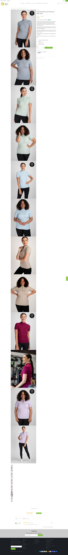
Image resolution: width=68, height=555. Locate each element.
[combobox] (18, 518)
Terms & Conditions (25, 544)
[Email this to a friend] (44, 58)
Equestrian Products (29, 3)
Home (21, 3)
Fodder (23, 3)
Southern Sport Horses (15, 551)
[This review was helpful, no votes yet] (50, 526)
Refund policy (24, 548)
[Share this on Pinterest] (42, 58)
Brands (34, 3)
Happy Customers (45, 3)
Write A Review (39, 513)
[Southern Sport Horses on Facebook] (48, 547)
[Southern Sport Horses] (6, 4)
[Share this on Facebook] (40, 58)
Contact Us (8, 0)
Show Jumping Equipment (39, 3)
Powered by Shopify (20, 551)
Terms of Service (24, 547)
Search (23, 541)
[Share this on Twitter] (38, 58)
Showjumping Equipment (37, 541)
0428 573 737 (5, 0)
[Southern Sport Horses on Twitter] (46, 547)
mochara (39, 50)
